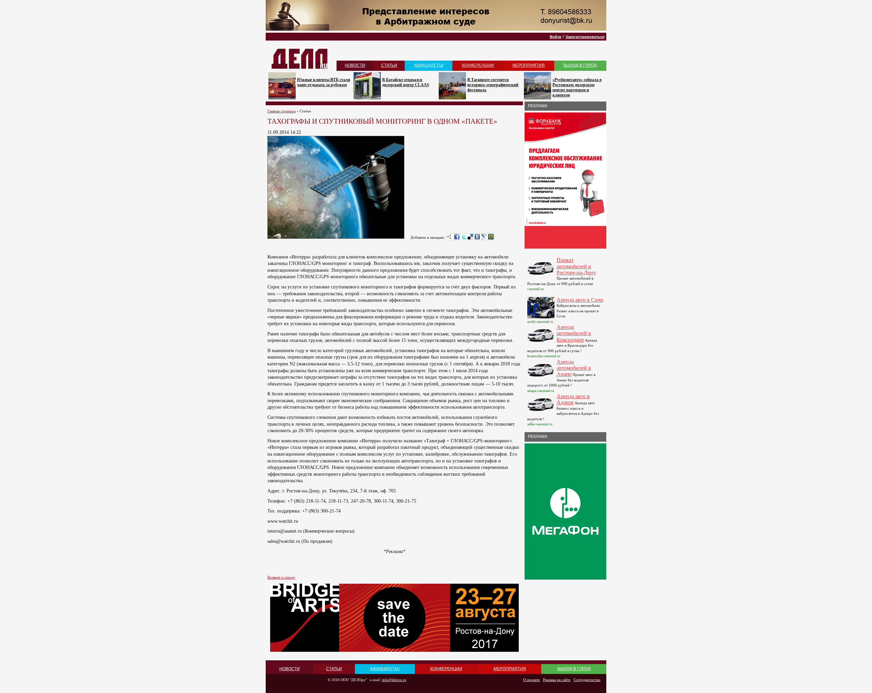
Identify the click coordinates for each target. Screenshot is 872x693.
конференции (478, 65)
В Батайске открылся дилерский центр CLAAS (405, 82)
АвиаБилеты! (428, 65)
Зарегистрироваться (584, 37)
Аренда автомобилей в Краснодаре (574, 333)
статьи (389, 65)
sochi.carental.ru (540, 321)
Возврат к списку (281, 577)
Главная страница (281, 111)
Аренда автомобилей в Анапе (574, 368)
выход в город (580, 65)
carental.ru (535, 289)
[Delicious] (470, 236)
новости (355, 65)
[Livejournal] (484, 236)
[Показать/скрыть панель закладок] (449, 236)
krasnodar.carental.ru (543, 356)
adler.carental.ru (539, 424)
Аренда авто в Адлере (573, 399)
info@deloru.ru (394, 680)
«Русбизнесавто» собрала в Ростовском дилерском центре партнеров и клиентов (577, 87)
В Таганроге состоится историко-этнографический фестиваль (492, 84)
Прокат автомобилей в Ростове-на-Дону (576, 266)
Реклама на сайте (557, 680)
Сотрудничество (587, 680)
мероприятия (528, 65)
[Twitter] (463, 236)
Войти (555, 37)
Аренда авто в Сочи (580, 300)
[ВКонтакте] (477, 236)
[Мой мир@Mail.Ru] (491, 236)
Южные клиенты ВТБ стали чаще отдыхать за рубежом (323, 82)
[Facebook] (457, 236)
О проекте (531, 680)
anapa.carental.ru (540, 391)
